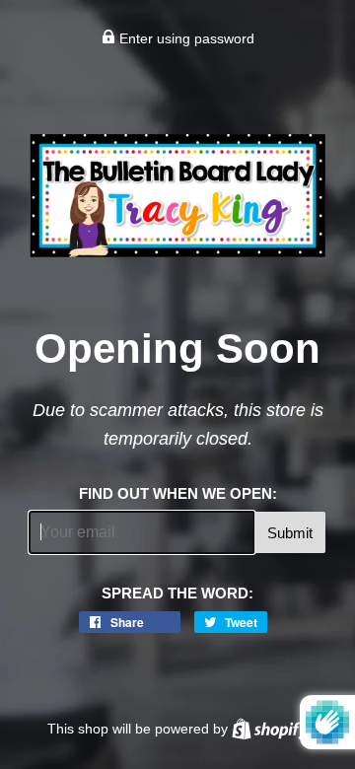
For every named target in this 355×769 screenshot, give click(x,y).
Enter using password (184, 38)
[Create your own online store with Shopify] (270, 728)
